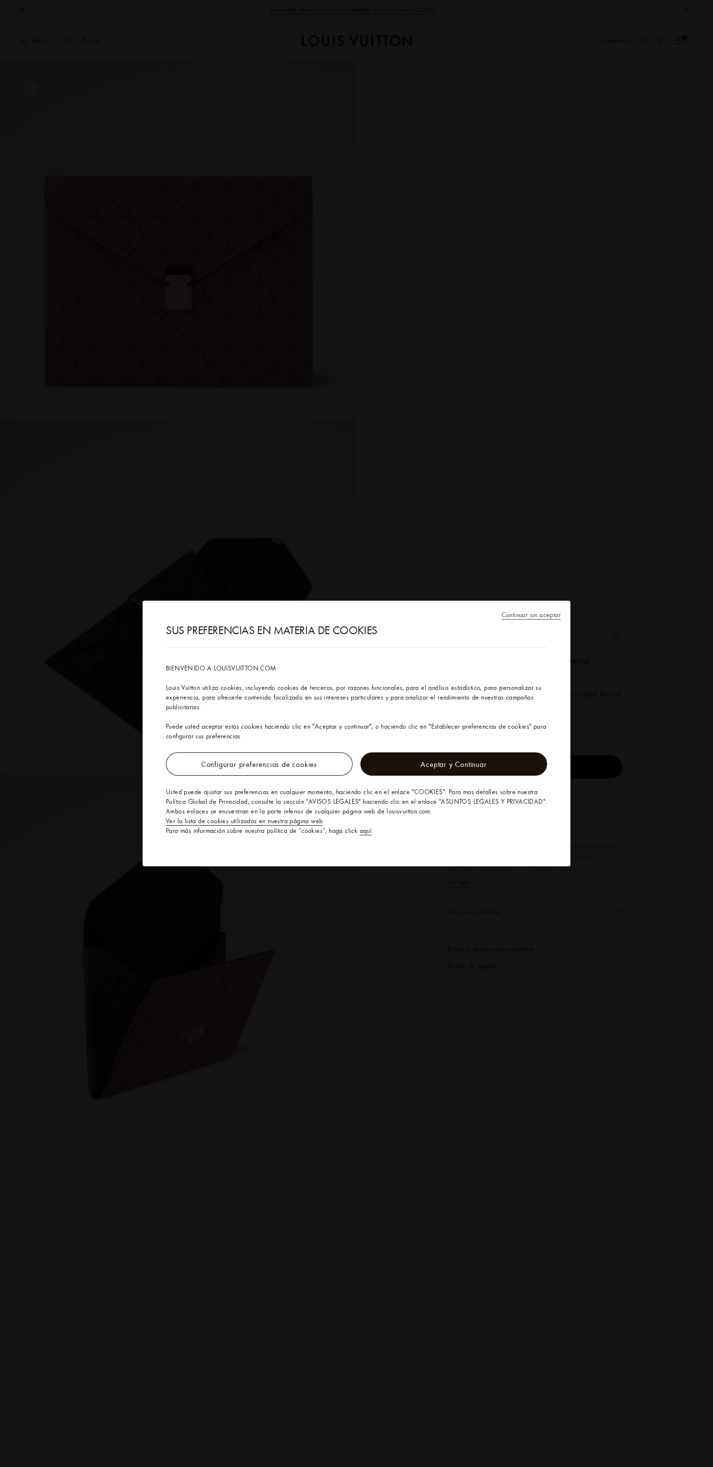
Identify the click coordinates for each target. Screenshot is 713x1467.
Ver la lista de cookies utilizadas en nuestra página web (244, 820)
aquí (366, 830)
